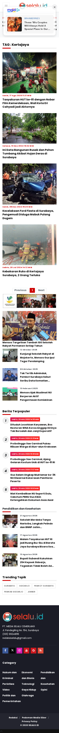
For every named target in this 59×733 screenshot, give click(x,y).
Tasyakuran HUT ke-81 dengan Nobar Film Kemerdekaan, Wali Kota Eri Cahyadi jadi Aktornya (28, 103)
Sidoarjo (24, 585)
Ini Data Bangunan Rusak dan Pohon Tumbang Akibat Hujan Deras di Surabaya (28, 153)
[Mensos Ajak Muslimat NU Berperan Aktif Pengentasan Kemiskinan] (10, 394)
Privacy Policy (29, 721)
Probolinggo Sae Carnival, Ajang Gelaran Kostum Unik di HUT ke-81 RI (32, 461)
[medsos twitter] (12, 650)
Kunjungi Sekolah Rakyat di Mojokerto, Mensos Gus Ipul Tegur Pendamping (37, 357)
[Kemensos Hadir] (29, 301)
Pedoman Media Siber (34, 717)
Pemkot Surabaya (44, 585)
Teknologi (28, 684)
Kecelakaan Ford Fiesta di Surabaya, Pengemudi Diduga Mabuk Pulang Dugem (28, 214)
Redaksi (13, 717)
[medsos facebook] (5, 650)
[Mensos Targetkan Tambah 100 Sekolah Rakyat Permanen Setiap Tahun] (29, 325)
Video (6, 689)
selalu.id (34, 725)
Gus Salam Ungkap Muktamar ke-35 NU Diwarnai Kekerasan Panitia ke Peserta (32, 478)
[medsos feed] (40, 650)
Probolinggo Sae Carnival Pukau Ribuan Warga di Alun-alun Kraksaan (33, 445)
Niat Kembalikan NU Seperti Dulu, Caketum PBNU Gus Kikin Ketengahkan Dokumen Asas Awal (31, 497)
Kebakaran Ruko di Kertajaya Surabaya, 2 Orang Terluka (23, 273)
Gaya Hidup (29, 689)
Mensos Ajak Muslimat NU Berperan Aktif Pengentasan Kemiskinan (36, 396)
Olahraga (28, 695)
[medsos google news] (33, 650)
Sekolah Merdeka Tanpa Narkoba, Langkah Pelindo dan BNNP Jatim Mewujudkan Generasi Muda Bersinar (36, 527)
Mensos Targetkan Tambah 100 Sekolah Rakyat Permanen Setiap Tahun (27, 344)
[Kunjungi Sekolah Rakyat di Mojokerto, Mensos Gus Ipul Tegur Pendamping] (10, 355)
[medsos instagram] (19, 650)
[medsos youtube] (26, 650)
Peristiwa (8, 684)
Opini (44, 689)
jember (31, 591)
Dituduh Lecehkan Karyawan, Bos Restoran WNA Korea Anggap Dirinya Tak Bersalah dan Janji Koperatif (33, 428)
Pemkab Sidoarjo (13, 591)
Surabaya (9, 585)
